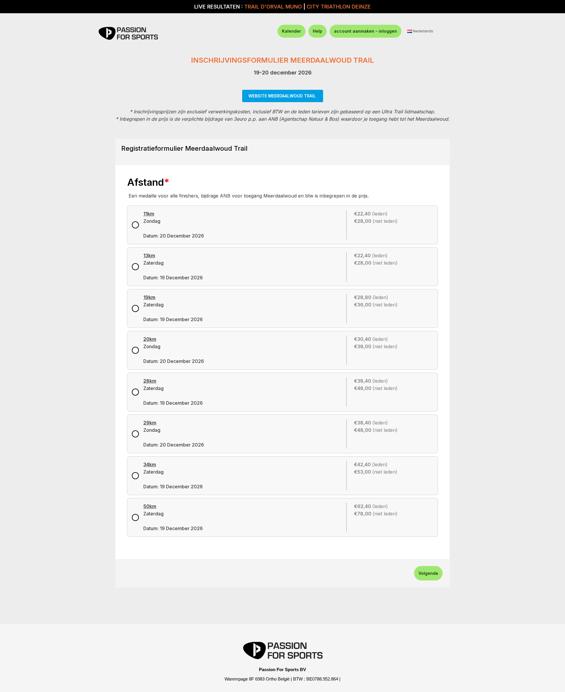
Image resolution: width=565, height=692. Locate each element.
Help (317, 31)
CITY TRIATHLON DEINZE (339, 7)
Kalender (291, 31)
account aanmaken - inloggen (365, 31)
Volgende (428, 573)
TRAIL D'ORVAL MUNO (273, 7)
